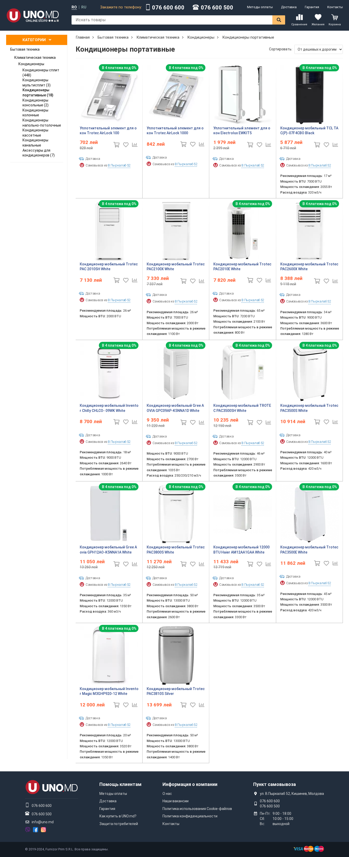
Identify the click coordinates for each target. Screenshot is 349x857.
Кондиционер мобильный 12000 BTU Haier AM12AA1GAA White (241, 549)
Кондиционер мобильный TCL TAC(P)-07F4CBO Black (309, 130)
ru (83, 7)
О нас (167, 794)
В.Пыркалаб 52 (119, 165)
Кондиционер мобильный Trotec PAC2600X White (309, 266)
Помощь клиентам (120, 784)
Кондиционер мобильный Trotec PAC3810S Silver (176, 691)
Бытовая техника (25, 49)
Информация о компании (189, 784)
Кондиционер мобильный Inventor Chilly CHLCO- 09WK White (109, 408)
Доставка (289, 7)
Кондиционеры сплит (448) (40, 72)
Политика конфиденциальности (189, 816)
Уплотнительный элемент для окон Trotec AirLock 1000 (175, 130)
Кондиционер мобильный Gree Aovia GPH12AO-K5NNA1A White (108, 549)
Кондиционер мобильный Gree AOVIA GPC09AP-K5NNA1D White (175, 408)
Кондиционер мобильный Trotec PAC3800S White (176, 549)
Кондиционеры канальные (35, 142)
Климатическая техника (35, 57)
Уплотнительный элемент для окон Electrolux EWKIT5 (241, 130)
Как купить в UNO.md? (117, 816)
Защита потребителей (118, 824)
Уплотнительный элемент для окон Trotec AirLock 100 (108, 130)
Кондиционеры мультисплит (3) (36, 82)
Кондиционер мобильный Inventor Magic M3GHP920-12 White (109, 691)
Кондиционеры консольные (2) (35, 102)
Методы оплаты (260, 7)
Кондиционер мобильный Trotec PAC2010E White (242, 266)
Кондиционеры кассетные (35, 132)
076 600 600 (168, 7)
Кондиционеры (31, 64)
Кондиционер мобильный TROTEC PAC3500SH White (242, 408)
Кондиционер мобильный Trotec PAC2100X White (176, 266)
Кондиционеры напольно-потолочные (41, 122)
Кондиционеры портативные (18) (37, 92)
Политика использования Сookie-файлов (197, 809)
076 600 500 (217, 7)
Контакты (335, 7)
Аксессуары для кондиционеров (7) (38, 152)
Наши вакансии (175, 801)
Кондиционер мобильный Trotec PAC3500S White (309, 408)
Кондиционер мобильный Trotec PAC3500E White (309, 549)
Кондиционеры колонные (35, 112)
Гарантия (312, 7)
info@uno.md (43, 822)
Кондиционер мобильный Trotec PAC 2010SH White (109, 266)
